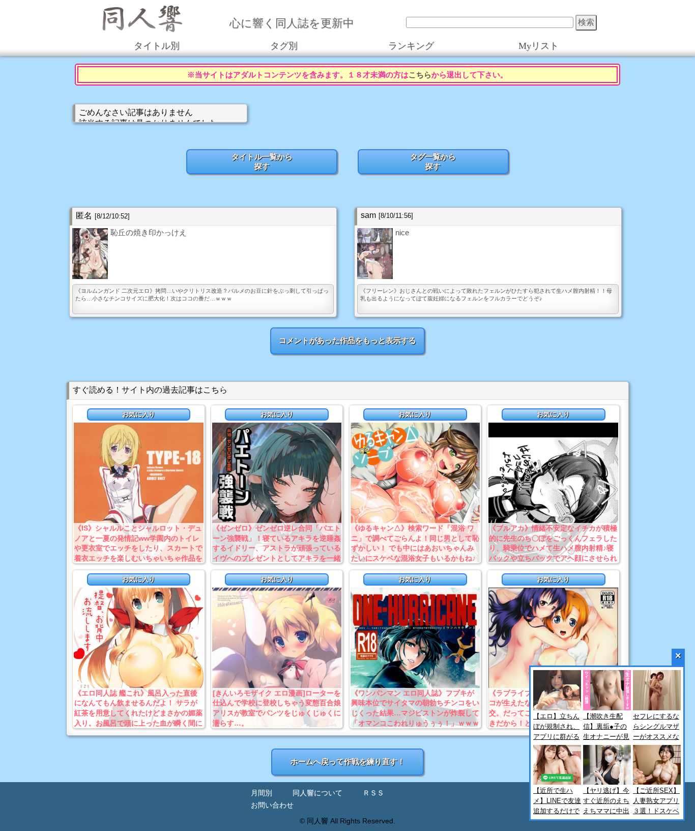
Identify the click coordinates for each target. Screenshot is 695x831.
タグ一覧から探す (433, 161)
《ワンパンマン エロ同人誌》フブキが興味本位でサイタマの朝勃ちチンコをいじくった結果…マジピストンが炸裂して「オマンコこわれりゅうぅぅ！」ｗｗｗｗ (415, 713)
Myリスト (538, 46)
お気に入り (138, 414)
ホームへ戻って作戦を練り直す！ (348, 761)
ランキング (411, 46)
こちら (420, 74)
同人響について (317, 793)
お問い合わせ (272, 805)
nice (402, 232)
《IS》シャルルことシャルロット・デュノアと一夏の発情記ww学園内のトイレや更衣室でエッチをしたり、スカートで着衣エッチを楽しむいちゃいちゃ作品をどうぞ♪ (138, 548)
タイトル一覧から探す (262, 161)
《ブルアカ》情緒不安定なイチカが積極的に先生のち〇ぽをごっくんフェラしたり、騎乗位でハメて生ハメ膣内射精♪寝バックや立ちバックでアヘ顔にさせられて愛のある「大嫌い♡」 (553, 548)
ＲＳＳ (373, 793)
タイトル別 (157, 46)
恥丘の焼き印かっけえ (148, 232)
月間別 (261, 793)
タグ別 (284, 46)
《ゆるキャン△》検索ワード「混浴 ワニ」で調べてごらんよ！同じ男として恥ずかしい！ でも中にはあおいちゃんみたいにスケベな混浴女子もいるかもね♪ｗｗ (415, 548)
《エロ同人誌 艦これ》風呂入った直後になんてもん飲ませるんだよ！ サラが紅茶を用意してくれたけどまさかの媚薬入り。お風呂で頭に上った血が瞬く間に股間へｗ (138, 713)
